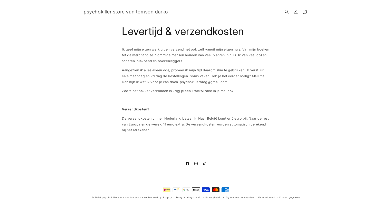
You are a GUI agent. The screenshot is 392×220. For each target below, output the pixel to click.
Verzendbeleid (266, 197)
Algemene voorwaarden (240, 197)
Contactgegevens (289, 197)
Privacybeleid (213, 197)
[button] (286, 11)
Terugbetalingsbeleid (188, 197)
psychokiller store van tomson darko (124, 197)
